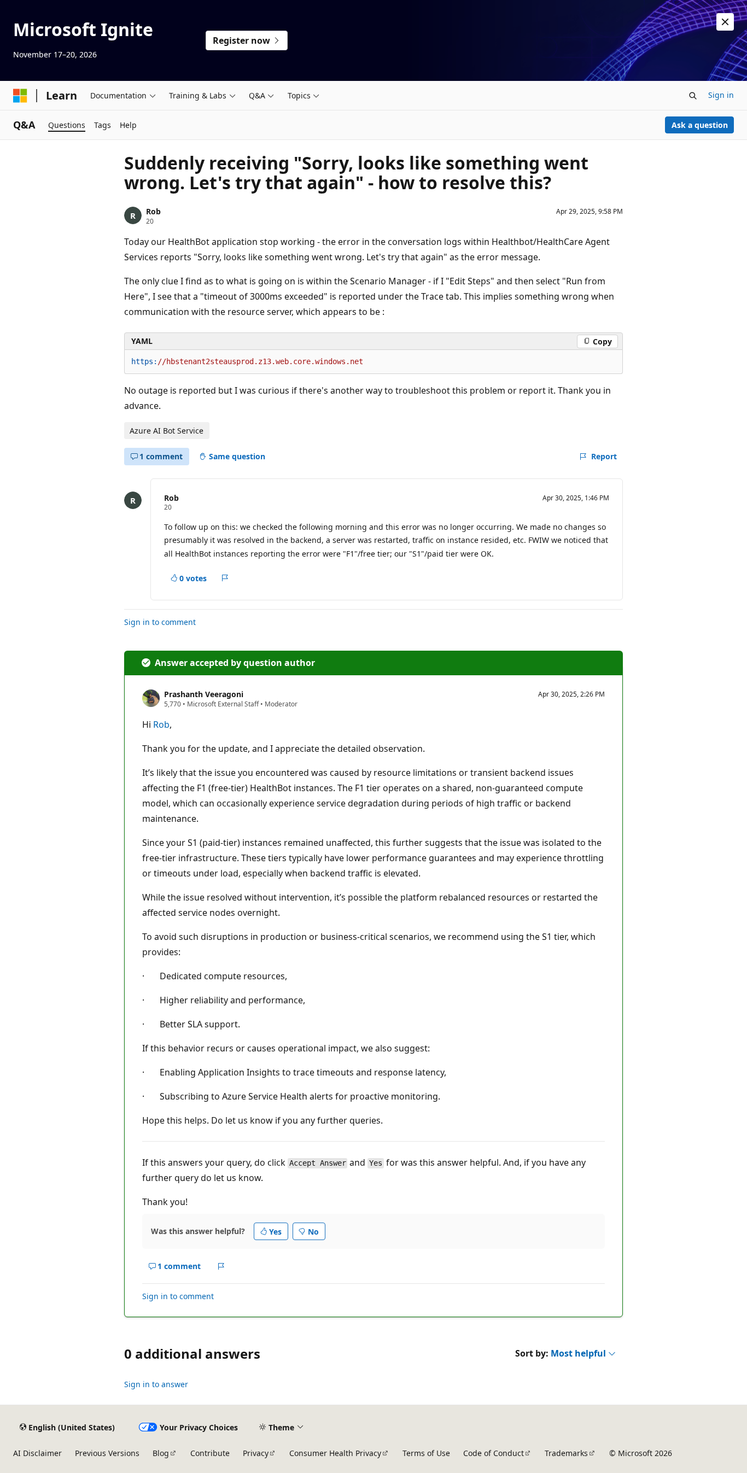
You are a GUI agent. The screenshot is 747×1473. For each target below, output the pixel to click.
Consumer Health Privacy (335, 1453)
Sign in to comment (160, 622)
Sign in (721, 95)
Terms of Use (426, 1453)
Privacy (256, 1453)
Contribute (210, 1453)
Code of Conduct (493, 1453)
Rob (153, 211)
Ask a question (700, 125)
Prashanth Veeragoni (203, 694)
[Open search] (693, 96)
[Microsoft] (20, 96)
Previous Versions (107, 1453)
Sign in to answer (156, 1384)
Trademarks (566, 1453)
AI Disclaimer (37, 1453)
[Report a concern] (225, 578)
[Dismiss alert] (725, 22)
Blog (161, 1453)
